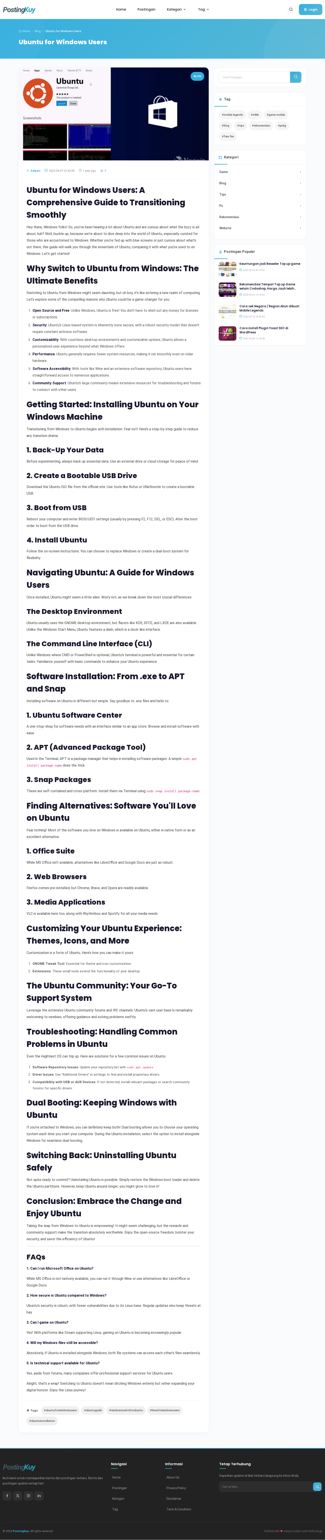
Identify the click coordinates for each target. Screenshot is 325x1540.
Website (225, 228)
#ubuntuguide (93, 1410)
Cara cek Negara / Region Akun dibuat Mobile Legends (269, 308)
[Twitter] (17, 1496)
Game (223, 172)
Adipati (35, 170)
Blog (38, 31)
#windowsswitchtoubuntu (126, 1410)
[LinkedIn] (38, 1496)
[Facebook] (7, 1496)
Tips (222, 194)
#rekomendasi (261, 125)
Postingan (119, 1488)
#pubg (282, 125)
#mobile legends (232, 114)
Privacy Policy (176, 1488)
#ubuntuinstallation (42, 1421)
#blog (225, 125)
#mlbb (255, 114)
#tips (240, 125)
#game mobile (276, 114)
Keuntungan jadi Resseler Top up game (269, 264)
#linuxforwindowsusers (165, 1410)
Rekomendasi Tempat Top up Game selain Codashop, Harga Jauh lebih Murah (267, 288)
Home (25, 31)
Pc (221, 206)
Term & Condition (178, 1509)
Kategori (118, 1498)
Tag (115, 1509)
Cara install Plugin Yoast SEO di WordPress (263, 330)
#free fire (228, 136)
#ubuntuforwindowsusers (60, 1410)
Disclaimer (174, 1498)
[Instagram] (28, 1496)
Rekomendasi (229, 217)
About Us (173, 1477)
